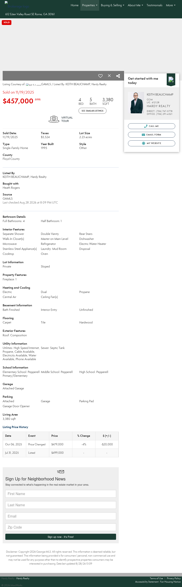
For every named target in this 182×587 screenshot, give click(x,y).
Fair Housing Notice (170, 581)
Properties (90, 7)
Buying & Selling (113, 7)
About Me (136, 7)
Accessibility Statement (147, 581)
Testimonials (154, 5)
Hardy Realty (22, 578)
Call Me (153, 126)
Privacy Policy (174, 578)
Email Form (153, 134)
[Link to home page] (19, 5)
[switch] (100, 76)
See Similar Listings (92, 110)
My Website (153, 143)
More (171, 7)
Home (75, 5)
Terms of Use (156, 578)
